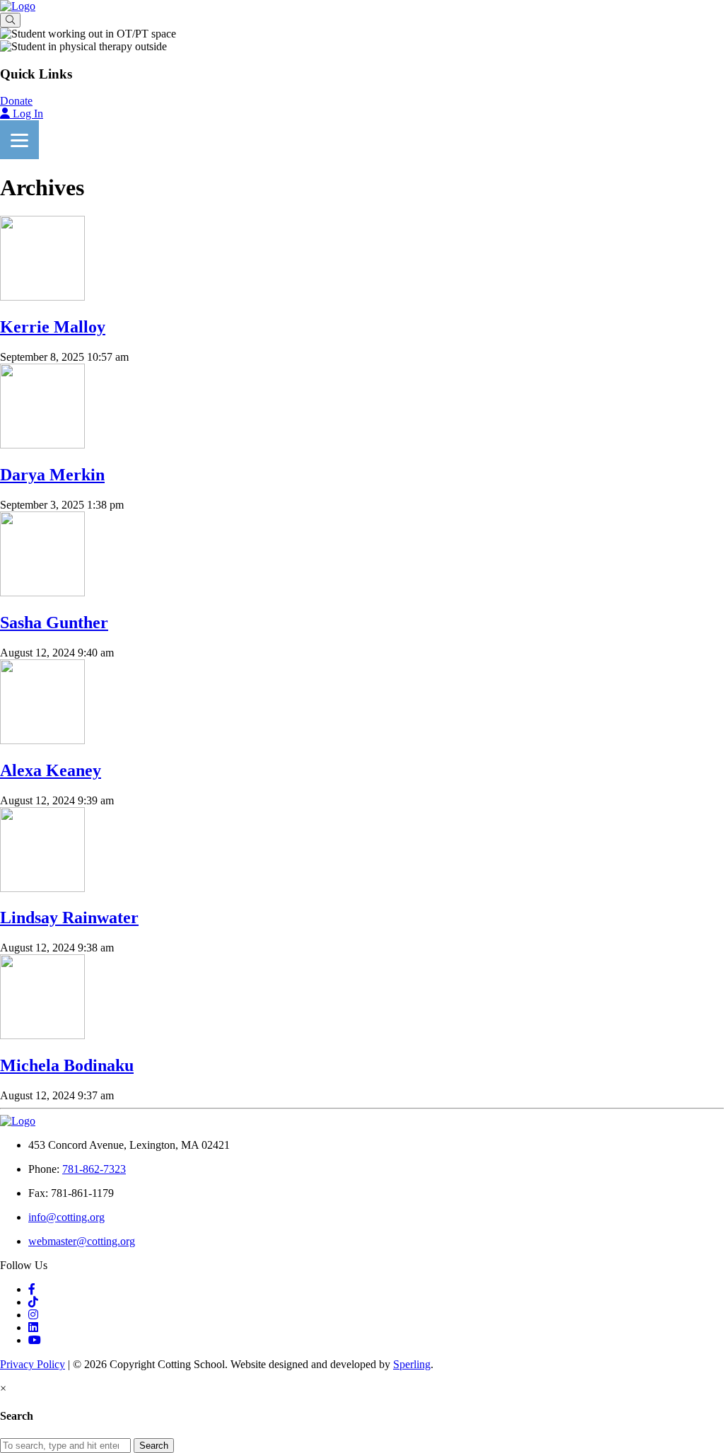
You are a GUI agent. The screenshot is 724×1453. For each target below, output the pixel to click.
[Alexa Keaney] (42, 740)
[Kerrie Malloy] (42, 297)
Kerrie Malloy (52, 327)
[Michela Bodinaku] (42, 1035)
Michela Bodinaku (67, 1065)
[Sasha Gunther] (42, 592)
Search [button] (153, 1445)
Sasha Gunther (54, 622)
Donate (16, 101)
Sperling (412, 1364)
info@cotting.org (66, 1217)
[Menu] (19, 139)
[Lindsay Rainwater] (42, 888)
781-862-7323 (94, 1169)
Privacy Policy (32, 1364)
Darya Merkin (52, 474)
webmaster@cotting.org (81, 1241)
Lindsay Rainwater (69, 917)
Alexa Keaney (50, 770)
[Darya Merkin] (42, 445)
